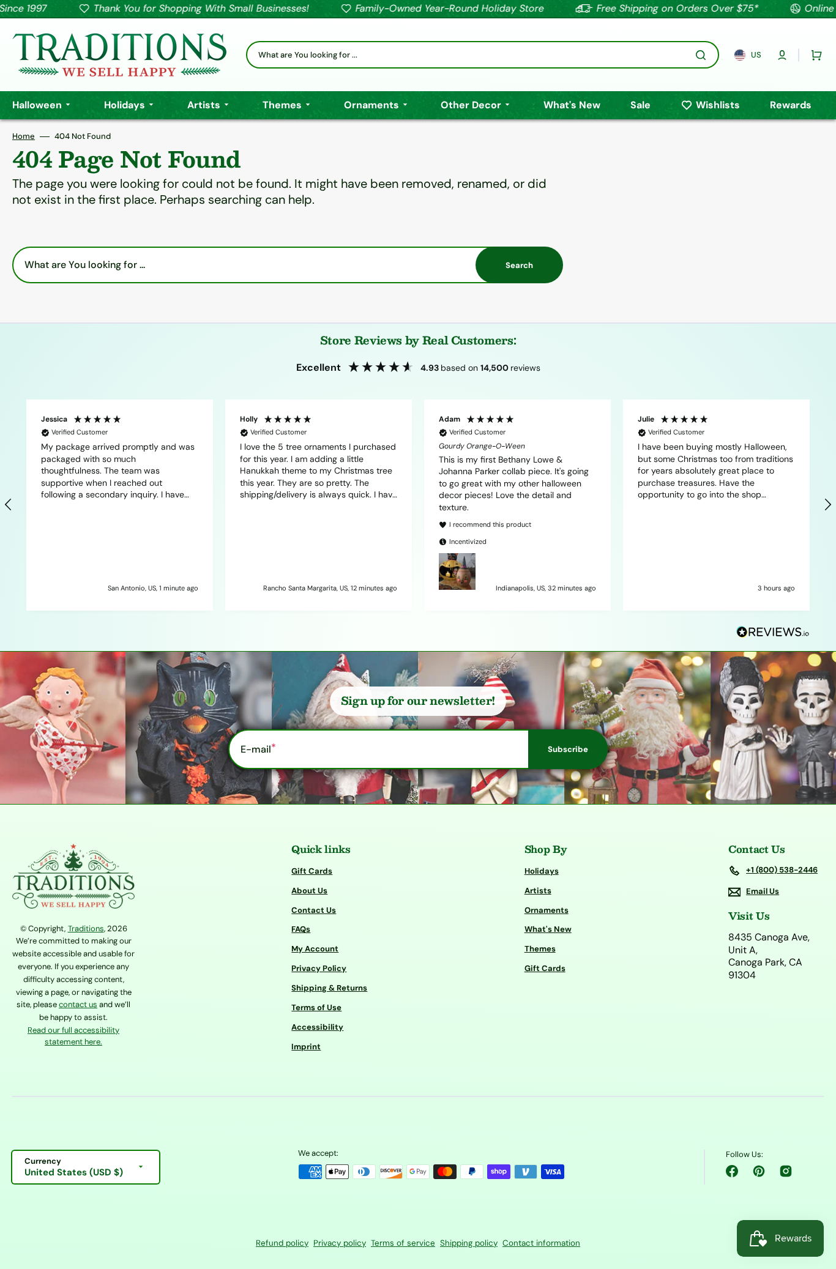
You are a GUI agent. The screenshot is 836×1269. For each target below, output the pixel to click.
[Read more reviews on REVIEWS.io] (773, 632)
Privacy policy (339, 1243)
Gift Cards (311, 871)
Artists (537, 890)
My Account (314, 948)
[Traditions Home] (119, 54)
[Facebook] (731, 1171)
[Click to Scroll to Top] (814, 1198)
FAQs (300, 929)
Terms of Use (316, 1007)
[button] (782, 55)
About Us (309, 890)
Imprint (306, 1046)
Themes (540, 948)
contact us (78, 1004)
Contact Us (313, 910)
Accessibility (317, 1027)
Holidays (541, 871)
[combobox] (482, 55)
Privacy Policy (318, 968)
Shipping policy (469, 1243)
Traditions (86, 928)
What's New (548, 929)
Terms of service (403, 1243)
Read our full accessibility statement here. (73, 1036)
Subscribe (568, 749)
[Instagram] (785, 1171)
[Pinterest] (758, 1171)
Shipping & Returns (329, 988)
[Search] (703, 55)
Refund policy (282, 1243)
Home (23, 136)
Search (519, 265)
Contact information (541, 1243)
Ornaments (546, 910)
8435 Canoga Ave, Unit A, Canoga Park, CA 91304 (769, 956)
